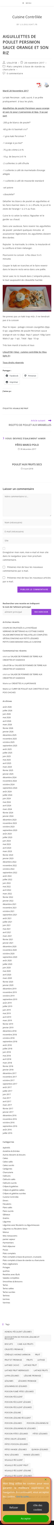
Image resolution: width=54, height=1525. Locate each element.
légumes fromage (27, 1381)
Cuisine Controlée (10, 1197)
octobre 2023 (8, 826)
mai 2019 (7, 1013)
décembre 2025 (9, 735)
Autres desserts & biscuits (14, 1154)
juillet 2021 (7, 921)
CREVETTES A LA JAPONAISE (24, 683)
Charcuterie (8, 1172)
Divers (5, 1200)
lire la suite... (23, 1496)
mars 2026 (7, 724)
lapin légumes (12, 1375)
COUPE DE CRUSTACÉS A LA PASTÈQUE (20, 627)
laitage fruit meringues (17, 1370)
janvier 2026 (8, 731)
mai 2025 (7, 759)
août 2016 (7, 1129)
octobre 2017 (8, 1080)
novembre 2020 (10, 950)
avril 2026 (7, 721)
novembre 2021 (10, 907)
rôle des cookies (37, 1507)
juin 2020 (7, 967)
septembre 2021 (10, 914)
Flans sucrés (8, 1211)
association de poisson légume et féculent (22, 1338)
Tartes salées (8, 1288)
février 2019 (8, 1023)
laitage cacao (12, 1365)
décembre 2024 (9, 777)
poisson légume (13, 1412)
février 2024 (8, 812)
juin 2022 (7, 883)
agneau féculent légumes (18, 1331)
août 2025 (7, 749)
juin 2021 (7, 925)
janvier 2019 (8, 1027)
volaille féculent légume (18, 1470)
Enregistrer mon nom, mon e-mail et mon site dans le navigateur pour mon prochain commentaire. (25, 556)
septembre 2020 (10, 957)
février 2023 (8, 855)
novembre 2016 (10, 1119)
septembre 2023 (10, 830)
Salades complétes (11, 1278)
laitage (41, 1360)
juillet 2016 (7, 1133)
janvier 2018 (8, 1069)
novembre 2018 (10, 1034)
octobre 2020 (8, 953)
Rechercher (41, 612)
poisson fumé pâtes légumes (19, 1391)
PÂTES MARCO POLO (27, 444)
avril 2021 (7, 932)
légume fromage (32, 1375)
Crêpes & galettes (10, 1186)
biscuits (9, 1344)
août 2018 (7, 1045)
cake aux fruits (25, 1344)
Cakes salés (8, 1161)
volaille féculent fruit (16, 1465)
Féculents (7, 1204)
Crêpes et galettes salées (13, 1190)
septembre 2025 (10, 745)
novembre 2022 (10, 865)
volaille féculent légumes (18, 1476)
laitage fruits (41, 1370)
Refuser (13, 1507)
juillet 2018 (7, 1048)
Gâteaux (6, 1214)
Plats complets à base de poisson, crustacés (22, 1256)
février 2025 (8, 770)
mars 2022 (7, 893)
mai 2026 (7, 717)
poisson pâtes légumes (16, 1433)
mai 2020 (7, 971)
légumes (9, 1381)
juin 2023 (7, 840)
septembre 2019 (10, 999)
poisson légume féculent (18, 1418)
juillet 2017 (7, 1091)
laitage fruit (30, 1365)
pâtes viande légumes (16, 1449)
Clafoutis (6, 1175)
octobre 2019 (8, 995)
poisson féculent (13, 1396)
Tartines (6, 1295)
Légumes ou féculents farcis (15, 1228)
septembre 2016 (10, 1126)
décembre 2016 (9, 1115)
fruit (37, 1354)
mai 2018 (7, 1055)
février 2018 (8, 1066)
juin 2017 (7, 1094)
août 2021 (7, 918)
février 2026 (8, 728)
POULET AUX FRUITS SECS (27, 464)
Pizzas (5, 1249)
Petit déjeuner (9, 1246)
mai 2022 (7, 886)
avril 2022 (7, 890)
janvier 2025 (8, 774)
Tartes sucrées (9, 1292)
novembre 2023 (10, 823)
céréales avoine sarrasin (17, 1354)
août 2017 (7, 1087)
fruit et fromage (13, 1360)
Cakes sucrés (8, 1165)
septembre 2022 (10, 872)
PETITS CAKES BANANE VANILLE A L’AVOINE (22, 641)
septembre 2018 (10, 1041)
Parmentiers (8, 1242)
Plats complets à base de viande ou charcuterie (23, 1260)
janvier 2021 (8, 942)
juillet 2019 (7, 1006)
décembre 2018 (9, 1031)
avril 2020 (7, 974)
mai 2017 (7, 1098)
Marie (5, 688)
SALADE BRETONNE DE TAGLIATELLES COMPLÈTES (25, 634)
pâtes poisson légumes (16, 1444)
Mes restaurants (10, 1235)
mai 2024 (7, 802)
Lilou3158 (12, 62)
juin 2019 (7, 1009)
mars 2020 (7, 978)
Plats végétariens (10, 1264)
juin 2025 (7, 756)
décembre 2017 (9, 1073)
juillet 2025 (7, 752)
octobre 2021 (8, 911)
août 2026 (7, 707)
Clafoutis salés (9, 1179)
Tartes (5, 1285)
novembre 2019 (10, 992)
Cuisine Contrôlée (27, 16)
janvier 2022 (8, 900)
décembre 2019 (9, 988)
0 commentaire (15, 73)
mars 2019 (7, 1020)
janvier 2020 (8, 985)
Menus (6, 1232)
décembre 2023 (9, 819)
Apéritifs (6, 1147)
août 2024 (7, 791)
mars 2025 (7, 766)
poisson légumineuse (38, 1423)
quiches (6, 1271)
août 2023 (7, 833)
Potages (6, 1267)
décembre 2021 (9, 904)
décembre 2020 (9, 946)
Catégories (7, 1168)
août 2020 (7, 960)
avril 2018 (7, 1059)
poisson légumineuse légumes (20, 1428)
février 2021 (8, 939)
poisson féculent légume (18, 1402)
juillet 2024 (7, 795)
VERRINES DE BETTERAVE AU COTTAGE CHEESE (23, 631)
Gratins (6, 1218)
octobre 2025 (8, 742)
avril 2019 (7, 1017)
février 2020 (8, 981)
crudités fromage (14, 1349)
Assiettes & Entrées (11, 1151)
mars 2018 (7, 1062)
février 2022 (8, 897)
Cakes (5, 1158)
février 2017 (8, 1108)
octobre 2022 (8, 869)
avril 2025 (7, 763)
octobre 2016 (8, 1122)
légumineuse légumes (16, 1386)
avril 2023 (7, 847)
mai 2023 (7, 844)
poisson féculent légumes (18, 1407)
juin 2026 (7, 714)
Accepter (26, 1518)
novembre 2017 (10, 1076)
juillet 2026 (7, 710)
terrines (6, 1299)
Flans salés (7, 1207)
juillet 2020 (7, 964)
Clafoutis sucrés (10, 1183)
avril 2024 (7, 805)
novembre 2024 (10, 780)
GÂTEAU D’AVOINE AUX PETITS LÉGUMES (21, 638)
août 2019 (7, 1002)
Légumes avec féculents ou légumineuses (21, 1225)
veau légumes (12, 1454)
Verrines (6, 1302)
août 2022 (7, 876)
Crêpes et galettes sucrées (14, 1193)
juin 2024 (7, 798)
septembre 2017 (10, 1083)
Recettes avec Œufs (11, 1274)
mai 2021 (7, 928)
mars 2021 (7, 936)
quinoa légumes (40, 1449)
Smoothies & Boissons (12, 1281)
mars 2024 (7, 809)
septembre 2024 (10, 788)
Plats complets (9, 1253)
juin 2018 (7, 1052)
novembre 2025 (10, 738)
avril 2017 (7, 1101)
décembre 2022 (9, 861)
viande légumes (32, 1454)
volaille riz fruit (20, 408)
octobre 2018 (8, 1038)
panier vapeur (9, 1239)
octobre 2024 (8, 784)
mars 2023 (7, 851)
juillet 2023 (7, 837)
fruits (30, 1360)
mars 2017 (7, 1105)
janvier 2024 (8, 816)
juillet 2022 (7, 879)
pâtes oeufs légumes (15, 1439)
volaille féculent (14, 1460)
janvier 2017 (8, 1112)
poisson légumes (13, 1423)
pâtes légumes (40, 1433)
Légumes (7, 1221)
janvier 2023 (8, 858)
